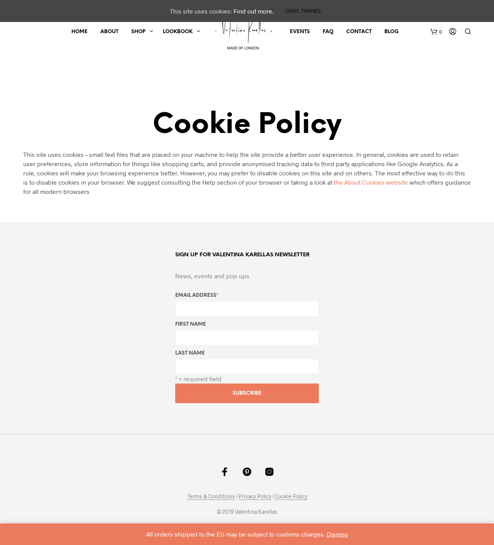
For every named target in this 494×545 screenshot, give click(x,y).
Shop (138, 31)
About (109, 31)
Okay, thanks (303, 11)
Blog (391, 31)
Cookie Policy (291, 496)
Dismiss (337, 534)
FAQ (328, 31)
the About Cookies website (371, 182)
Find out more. (253, 11)
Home (79, 31)
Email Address (196, 295)
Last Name (190, 353)
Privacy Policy (255, 496)
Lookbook (178, 31)
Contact (359, 31)
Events (300, 31)
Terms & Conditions (211, 496)
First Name (190, 324)
